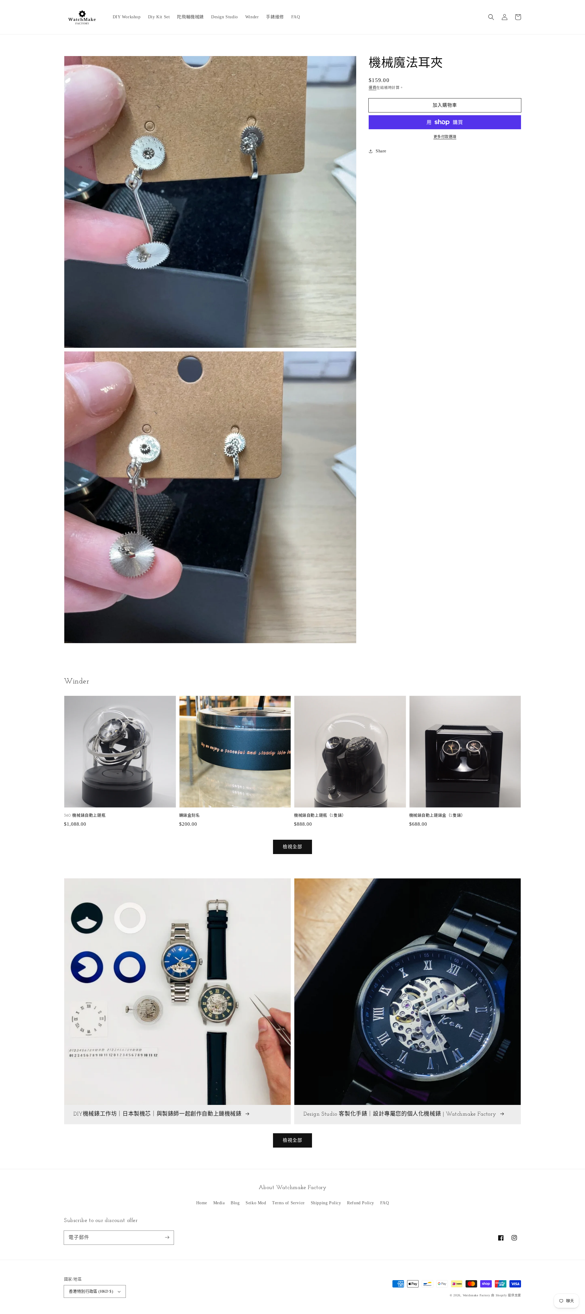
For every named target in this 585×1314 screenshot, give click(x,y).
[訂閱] (167, 1237)
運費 (372, 88)
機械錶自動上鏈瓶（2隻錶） (320, 815)
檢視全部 (292, 1140)
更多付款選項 (445, 137)
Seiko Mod (256, 1203)
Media (219, 1203)
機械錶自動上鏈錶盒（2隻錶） (437, 815)
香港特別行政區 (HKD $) (91, 1291)
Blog (235, 1203)
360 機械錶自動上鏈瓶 (84, 815)
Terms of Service (288, 1203)
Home (201, 1203)
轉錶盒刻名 (189, 815)
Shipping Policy (326, 1203)
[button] (491, 17)
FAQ (384, 1203)
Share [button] (381, 151)
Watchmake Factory (476, 1295)
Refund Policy (360, 1203)
